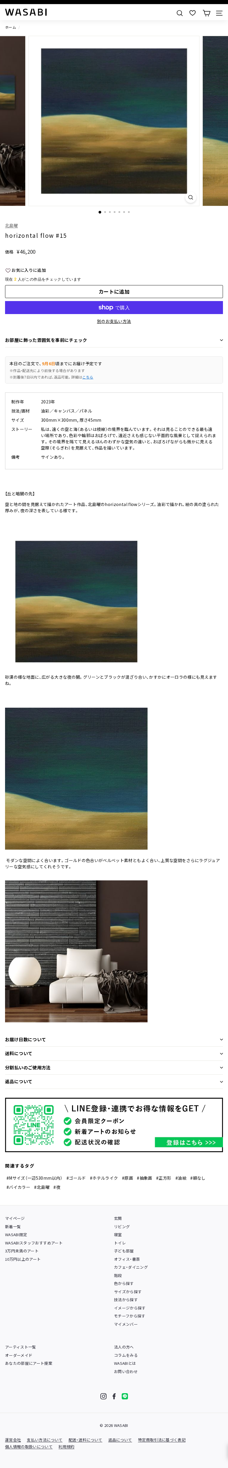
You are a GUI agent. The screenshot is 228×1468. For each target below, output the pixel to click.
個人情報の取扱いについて (29, 1446)
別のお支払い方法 (114, 321)
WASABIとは (125, 1363)
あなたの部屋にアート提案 (28, 1363)
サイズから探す (128, 1291)
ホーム (10, 27)
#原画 (127, 1178)
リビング (122, 1226)
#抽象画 (144, 1178)
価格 (9, 252)
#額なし (197, 1178)
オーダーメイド (18, 1355)
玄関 (118, 1218)
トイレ (120, 1243)
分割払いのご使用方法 (28, 1067)
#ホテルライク (104, 1178)
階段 (118, 1275)
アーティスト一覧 (20, 1347)
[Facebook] (114, 1396)
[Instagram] (103, 1396)
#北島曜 (41, 1187)
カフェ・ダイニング (131, 1267)
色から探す (124, 1283)
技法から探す (126, 1299)
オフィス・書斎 (127, 1259)
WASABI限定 (16, 1234)
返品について (18, 1081)
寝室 (118, 1234)
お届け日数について (25, 1039)
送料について (18, 1053)
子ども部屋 (124, 1251)
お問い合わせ (126, 1371)
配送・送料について (85, 1440)
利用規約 (66, 1446)
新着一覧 (13, 1226)
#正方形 (163, 1178)
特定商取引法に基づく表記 (162, 1440)
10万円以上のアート (23, 1259)
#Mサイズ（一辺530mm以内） (35, 1178)
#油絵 (180, 1178)
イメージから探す (130, 1308)
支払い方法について (44, 1440)
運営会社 (13, 1440)
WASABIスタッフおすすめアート (34, 1243)
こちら (87, 376)
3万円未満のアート (22, 1251)
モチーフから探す (129, 1316)
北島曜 (11, 225)
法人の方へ (124, 1347)
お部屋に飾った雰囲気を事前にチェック (46, 340)
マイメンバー (126, 1324)
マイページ (15, 1218)
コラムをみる (126, 1355)
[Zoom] (190, 197)
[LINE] (125, 1396)
